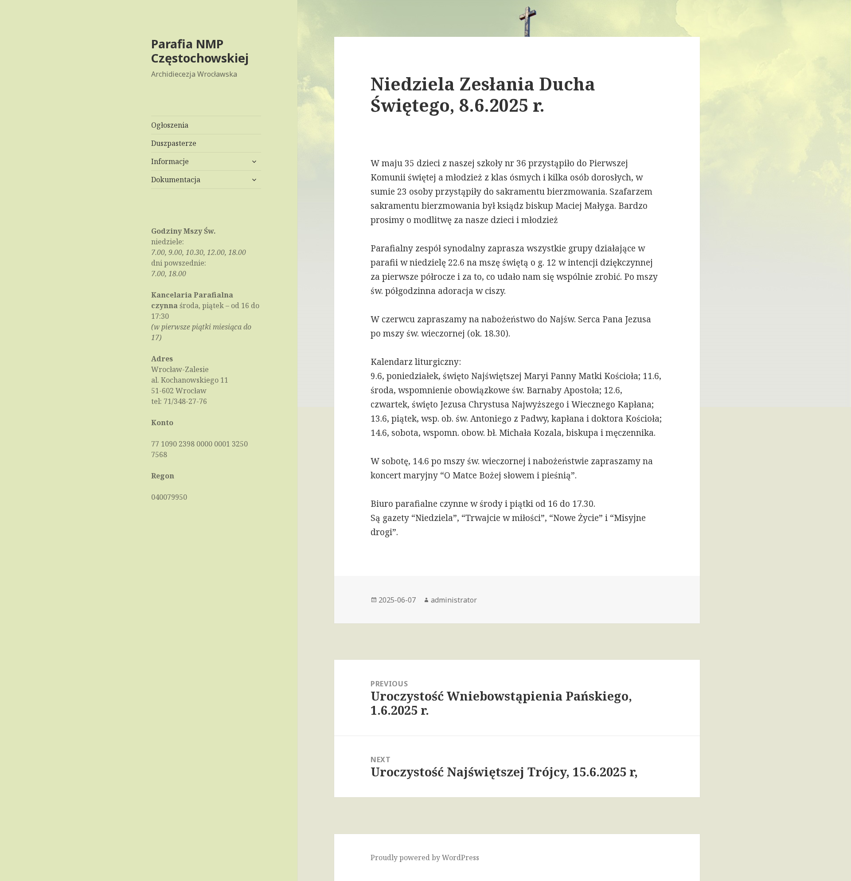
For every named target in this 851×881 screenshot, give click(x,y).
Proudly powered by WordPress (425, 857)
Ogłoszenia (169, 125)
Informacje (170, 161)
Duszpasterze (173, 143)
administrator (454, 600)
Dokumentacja (175, 179)
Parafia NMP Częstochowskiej (200, 50)
